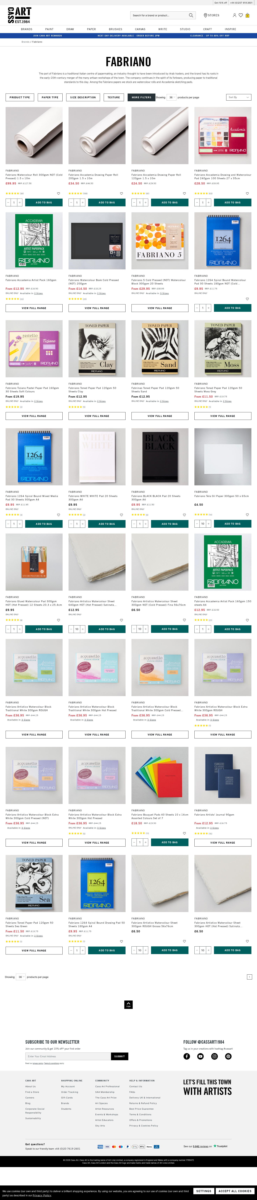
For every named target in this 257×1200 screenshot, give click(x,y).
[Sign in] (234, 15)
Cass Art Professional (107, 1086)
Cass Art (30, 1080)
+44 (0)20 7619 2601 (67, 1148)
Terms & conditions (51, 1063)
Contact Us (135, 1086)
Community (102, 1080)
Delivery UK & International (144, 1097)
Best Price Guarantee (141, 1109)
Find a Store (32, 1092)
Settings (203, 1191)
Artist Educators (104, 1120)
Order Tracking (69, 1092)
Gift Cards (67, 1097)
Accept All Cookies (235, 1191)
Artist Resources (104, 1109)
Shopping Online (72, 1080)
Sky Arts (100, 1125)
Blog (27, 1103)
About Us (30, 1086)
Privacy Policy (42, 1195)
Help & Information (142, 1080)
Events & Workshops (106, 1114)
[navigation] (81, 97)
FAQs (132, 1092)
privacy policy (38, 1063)
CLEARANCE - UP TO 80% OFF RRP (209, 36)
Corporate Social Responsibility (35, 1111)
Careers (29, 1097)
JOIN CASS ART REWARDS (47, 36)
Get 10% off (221, 2)
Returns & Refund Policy (143, 1103)
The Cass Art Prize (106, 1097)
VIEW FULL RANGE (34, 308)
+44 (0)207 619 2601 (241, 2)
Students (66, 1109)
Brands (65, 1103)
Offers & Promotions (140, 1120)
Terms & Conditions (140, 1114)
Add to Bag (44, 202)
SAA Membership (105, 1092)
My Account (68, 1086)
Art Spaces (101, 1103)
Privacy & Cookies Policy (143, 1125)
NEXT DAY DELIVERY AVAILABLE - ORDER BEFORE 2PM (129, 36)
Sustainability (33, 1118)
